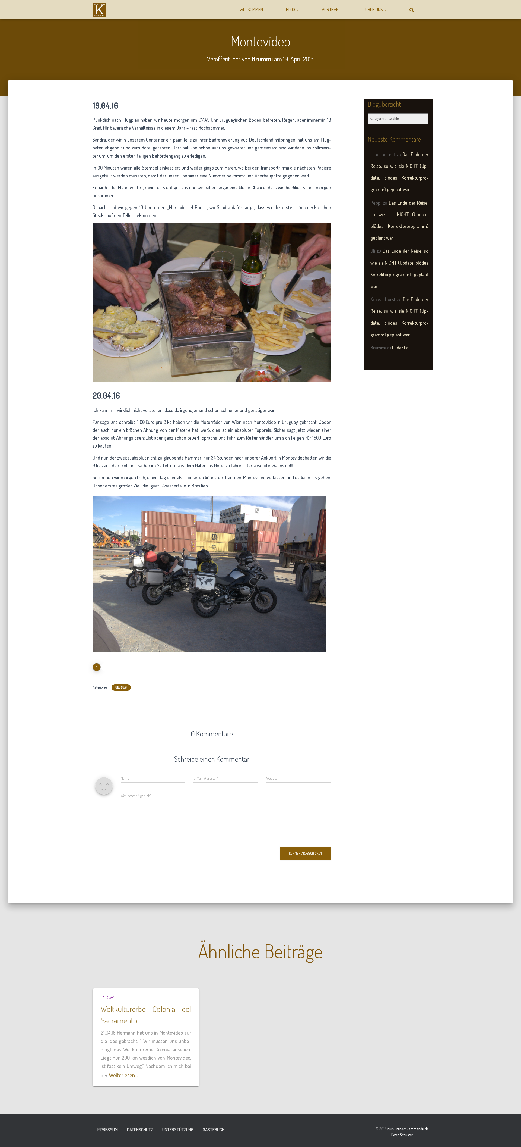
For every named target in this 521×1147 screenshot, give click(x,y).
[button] (297, 9)
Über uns (374, 9)
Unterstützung (177, 1129)
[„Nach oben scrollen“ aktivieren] (510, 1136)
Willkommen (251, 9)
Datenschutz (140, 1129)
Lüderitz (400, 348)
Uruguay (121, 687)
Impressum (107, 1129)
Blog (291, 9)
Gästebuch (213, 1129)
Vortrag (330, 9)
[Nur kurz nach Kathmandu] (99, 10)
